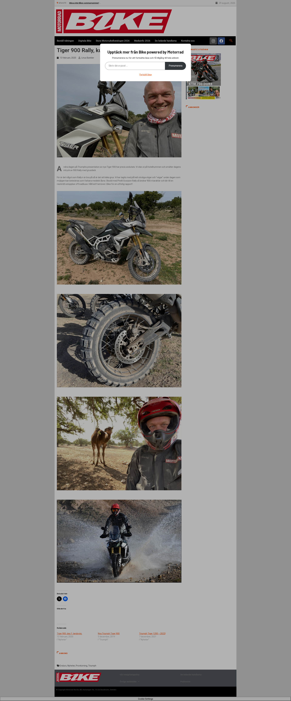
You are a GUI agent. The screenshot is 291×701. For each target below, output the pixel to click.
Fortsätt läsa (146, 74)
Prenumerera (175, 65)
